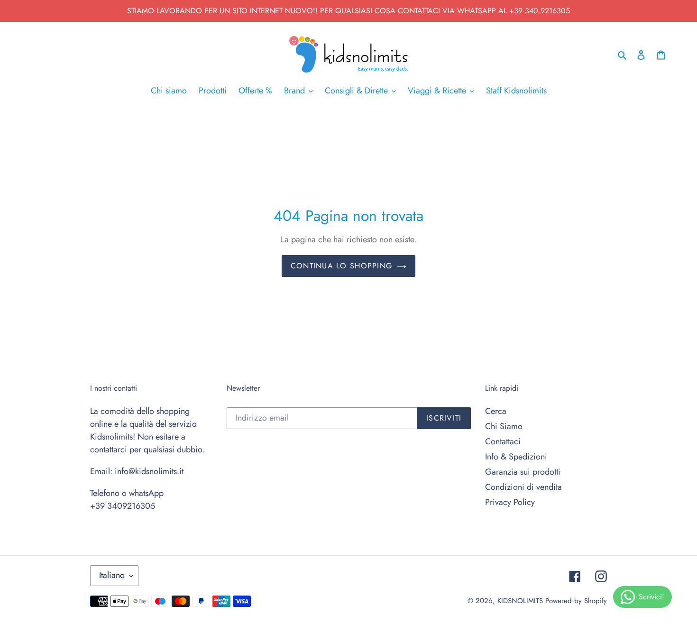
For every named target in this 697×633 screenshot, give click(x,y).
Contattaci (503, 441)
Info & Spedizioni (516, 456)
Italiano (112, 575)
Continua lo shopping (342, 265)
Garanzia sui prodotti (522, 472)
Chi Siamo (504, 426)
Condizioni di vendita (523, 487)
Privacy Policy (510, 502)
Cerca (495, 411)
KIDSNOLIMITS (520, 601)
